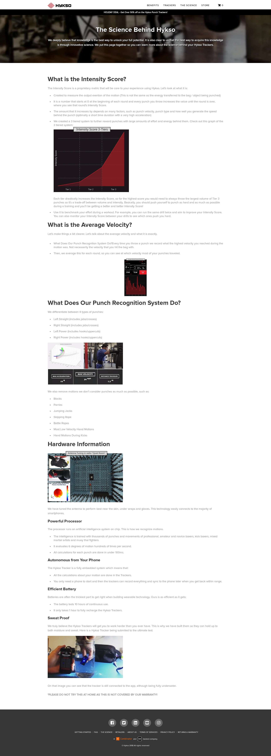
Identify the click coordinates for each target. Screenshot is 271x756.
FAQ (96, 732)
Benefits (153, 5)
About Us (132, 732)
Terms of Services (148, 732)
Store (205, 5)
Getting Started (83, 732)
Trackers (169, 5)
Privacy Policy (167, 732)
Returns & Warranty (188, 732)
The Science (188, 5)
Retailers (120, 732)
